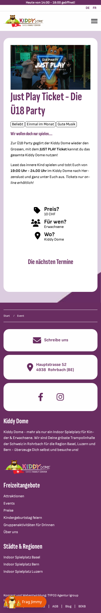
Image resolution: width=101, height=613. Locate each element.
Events (9, 503)
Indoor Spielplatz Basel (22, 557)
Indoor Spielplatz (67, 432)
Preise (8, 510)
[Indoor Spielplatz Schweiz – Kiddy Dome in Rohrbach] (23, 21)
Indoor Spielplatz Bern (21, 564)
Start (7, 316)
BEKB (82, 606)
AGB (55, 606)
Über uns (11, 532)
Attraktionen (14, 496)
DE (88, 8)
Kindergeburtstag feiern (23, 518)
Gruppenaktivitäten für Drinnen (29, 525)
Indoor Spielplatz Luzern (23, 571)
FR (95, 8)
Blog (68, 606)
